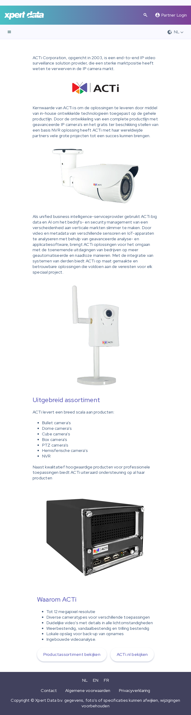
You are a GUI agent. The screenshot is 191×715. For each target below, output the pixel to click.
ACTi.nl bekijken (132, 654)
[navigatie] (9, 32)
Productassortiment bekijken (71, 654)
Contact (49, 690)
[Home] (24, 15)
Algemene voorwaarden (87, 690)
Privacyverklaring (134, 690)
